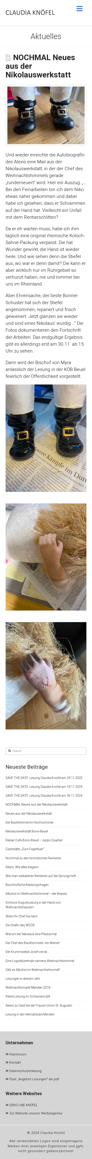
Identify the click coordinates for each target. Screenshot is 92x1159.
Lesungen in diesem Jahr (23, 978)
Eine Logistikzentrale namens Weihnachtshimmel (40, 961)
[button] (79, 8)
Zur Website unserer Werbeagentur (35, 1113)
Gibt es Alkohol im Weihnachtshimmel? (33, 970)
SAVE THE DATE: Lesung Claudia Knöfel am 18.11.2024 (44, 786)
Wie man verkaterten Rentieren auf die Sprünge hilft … (42, 876)
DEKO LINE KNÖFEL (23, 1105)
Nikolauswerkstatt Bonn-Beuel (27, 831)
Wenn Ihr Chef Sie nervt (22, 916)
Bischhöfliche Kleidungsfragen (27, 885)
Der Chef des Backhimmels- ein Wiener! (33, 943)
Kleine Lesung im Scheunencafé (28, 996)
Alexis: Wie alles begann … (23, 867)
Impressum (17, 1054)
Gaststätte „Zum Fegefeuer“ (25, 849)
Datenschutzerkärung (25, 1071)
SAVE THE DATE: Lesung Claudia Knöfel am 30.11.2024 (44, 795)
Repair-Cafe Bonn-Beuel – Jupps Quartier (34, 840)
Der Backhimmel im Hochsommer (30, 822)
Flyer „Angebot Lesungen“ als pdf (33, 1079)
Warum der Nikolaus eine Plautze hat (31, 934)
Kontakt (14, 1062)
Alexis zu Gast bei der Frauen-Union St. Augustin (39, 1005)
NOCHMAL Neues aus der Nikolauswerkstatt (36, 804)
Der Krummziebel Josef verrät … (28, 952)
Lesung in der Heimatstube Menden (30, 1014)
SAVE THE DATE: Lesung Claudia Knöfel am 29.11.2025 (44, 778)
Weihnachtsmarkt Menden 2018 (28, 987)
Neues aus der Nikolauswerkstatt (29, 813)
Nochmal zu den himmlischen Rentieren (33, 858)
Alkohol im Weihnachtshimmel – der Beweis (36, 893)
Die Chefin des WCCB (20, 925)
